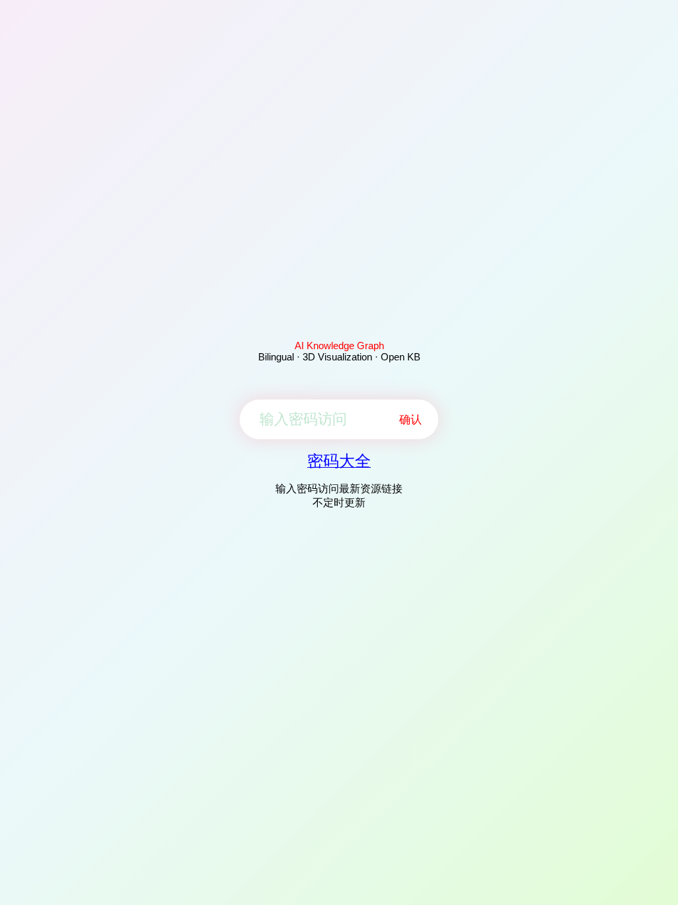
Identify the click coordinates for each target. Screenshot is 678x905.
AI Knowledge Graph (339, 345)
